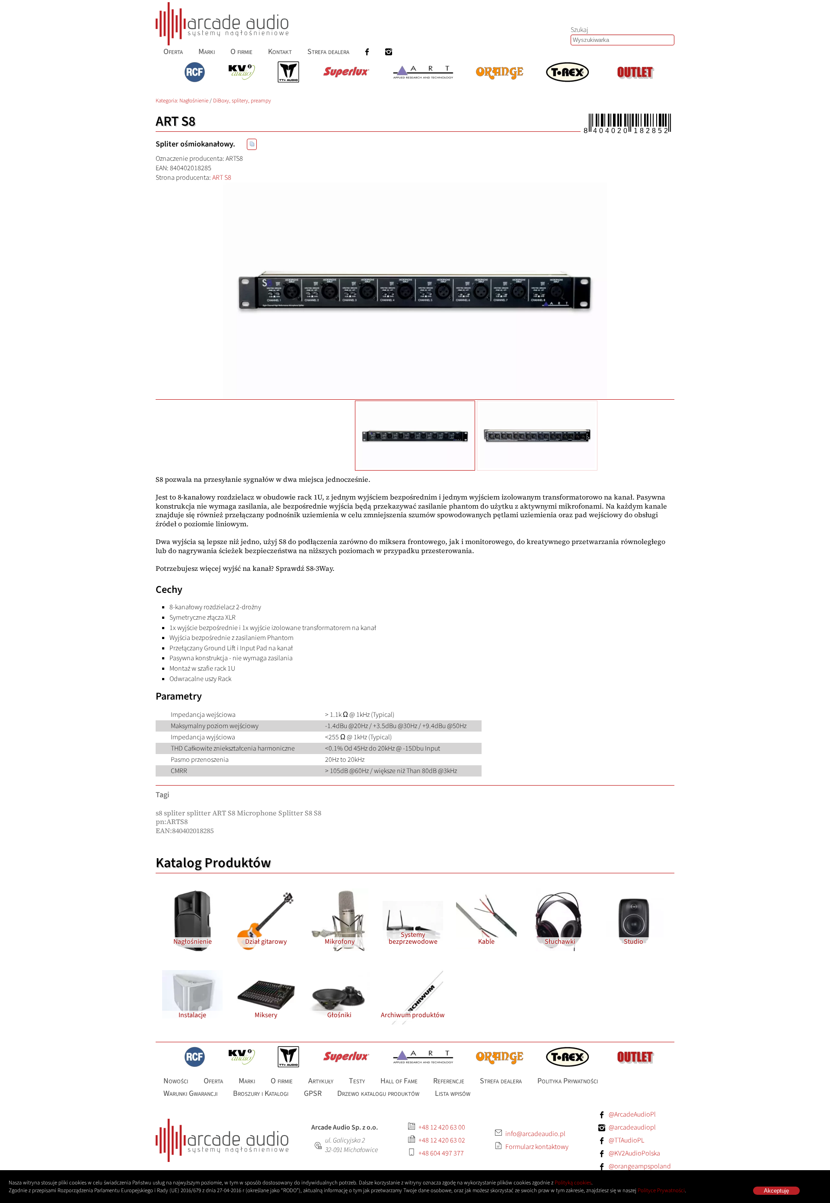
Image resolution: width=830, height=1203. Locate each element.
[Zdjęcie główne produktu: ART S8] (415, 290)
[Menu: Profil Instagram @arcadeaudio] (388, 51)
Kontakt (280, 51)
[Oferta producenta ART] (423, 73)
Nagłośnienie (193, 101)
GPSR (313, 1093)
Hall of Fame (399, 1081)
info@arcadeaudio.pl (535, 1134)
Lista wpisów (452, 1093)
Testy (357, 1081)
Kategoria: (167, 101)
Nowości (175, 1081)
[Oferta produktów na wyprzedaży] (635, 73)
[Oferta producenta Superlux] (345, 73)
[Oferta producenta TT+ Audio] (288, 73)
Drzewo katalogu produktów (378, 1093)
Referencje (448, 1081)
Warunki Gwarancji (190, 1093)
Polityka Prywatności (567, 1081)
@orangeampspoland (640, 1166)
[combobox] (622, 40)
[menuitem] (173, 51)
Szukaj (579, 30)
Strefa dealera (328, 51)
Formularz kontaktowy (536, 1147)
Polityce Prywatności (661, 1190)
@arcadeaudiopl (632, 1127)
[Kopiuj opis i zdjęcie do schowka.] (252, 144)
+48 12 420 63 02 (441, 1140)
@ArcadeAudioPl (632, 1114)
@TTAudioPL (626, 1140)
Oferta (173, 51)
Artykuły (320, 1081)
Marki (206, 51)
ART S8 (221, 177)
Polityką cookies (573, 1183)
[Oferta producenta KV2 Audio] (242, 73)
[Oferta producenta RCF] (194, 73)
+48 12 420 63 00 (441, 1127)
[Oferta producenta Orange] (499, 73)
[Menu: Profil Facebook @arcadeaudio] (367, 51)
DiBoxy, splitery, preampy (242, 101)
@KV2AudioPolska (634, 1153)
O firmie (241, 51)
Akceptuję (776, 1190)
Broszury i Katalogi (260, 1093)
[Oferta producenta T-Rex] (567, 73)
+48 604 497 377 (441, 1153)
